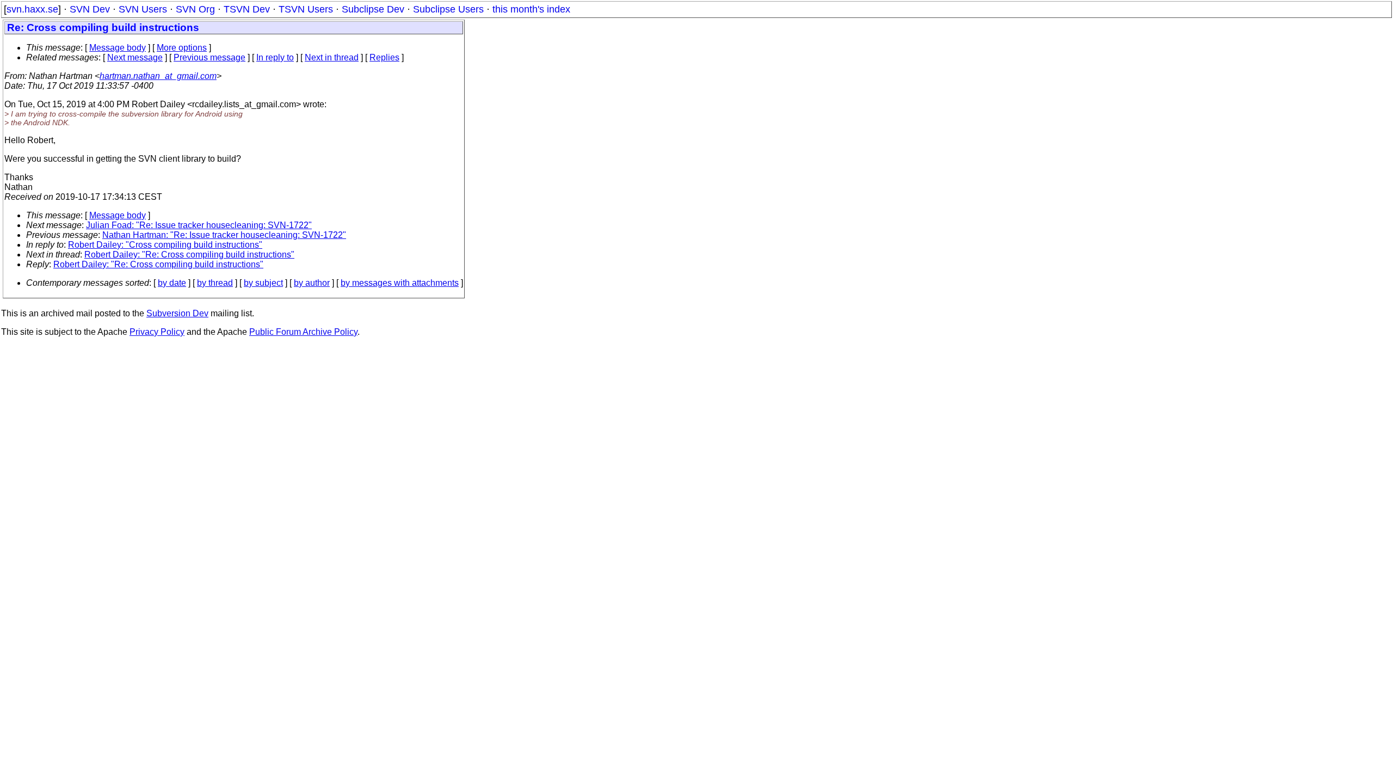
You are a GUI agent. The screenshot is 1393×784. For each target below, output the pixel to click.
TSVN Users (306, 9)
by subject (263, 282)
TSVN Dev (247, 9)
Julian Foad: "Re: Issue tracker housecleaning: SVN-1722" (199, 225)
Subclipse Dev (373, 9)
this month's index (531, 9)
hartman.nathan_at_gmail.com (158, 76)
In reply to (275, 57)
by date (172, 282)
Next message (135, 57)
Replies (384, 57)
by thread (215, 282)
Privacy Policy (157, 331)
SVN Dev (90, 9)
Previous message (209, 57)
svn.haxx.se (32, 9)
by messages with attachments (400, 282)
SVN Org (195, 9)
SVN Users (143, 9)
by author (312, 282)
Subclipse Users (448, 9)
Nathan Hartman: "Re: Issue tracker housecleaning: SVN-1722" (224, 235)
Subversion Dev (177, 313)
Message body (117, 47)
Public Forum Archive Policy (303, 331)
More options (182, 47)
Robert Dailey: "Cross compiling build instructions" (165, 244)
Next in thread (332, 57)
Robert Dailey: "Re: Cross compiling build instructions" (189, 254)
